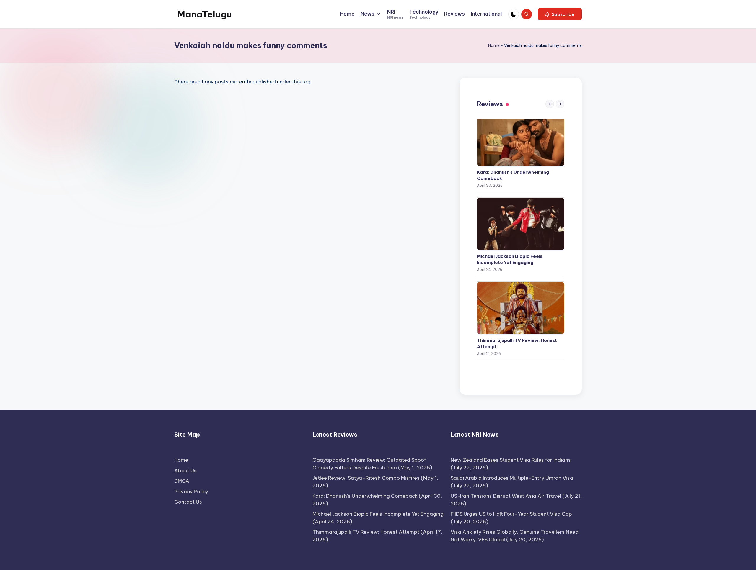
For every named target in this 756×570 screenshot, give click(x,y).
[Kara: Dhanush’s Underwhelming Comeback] (520, 140)
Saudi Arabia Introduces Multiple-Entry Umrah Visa (512, 478)
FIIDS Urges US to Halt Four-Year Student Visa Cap (511, 514)
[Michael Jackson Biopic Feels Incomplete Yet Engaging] (520, 224)
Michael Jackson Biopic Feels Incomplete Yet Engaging (509, 259)
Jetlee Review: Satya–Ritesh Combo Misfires (366, 478)
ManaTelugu (204, 14)
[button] (560, 14)
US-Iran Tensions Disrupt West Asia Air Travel (506, 496)
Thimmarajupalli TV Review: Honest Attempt (517, 343)
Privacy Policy (191, 491)
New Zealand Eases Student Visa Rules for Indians (511, 460)
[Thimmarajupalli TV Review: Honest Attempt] (520, 308)
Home (494, 45)
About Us (185, 470)
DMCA (181, 481)
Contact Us (188, 502)
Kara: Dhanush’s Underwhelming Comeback (513, 175)
